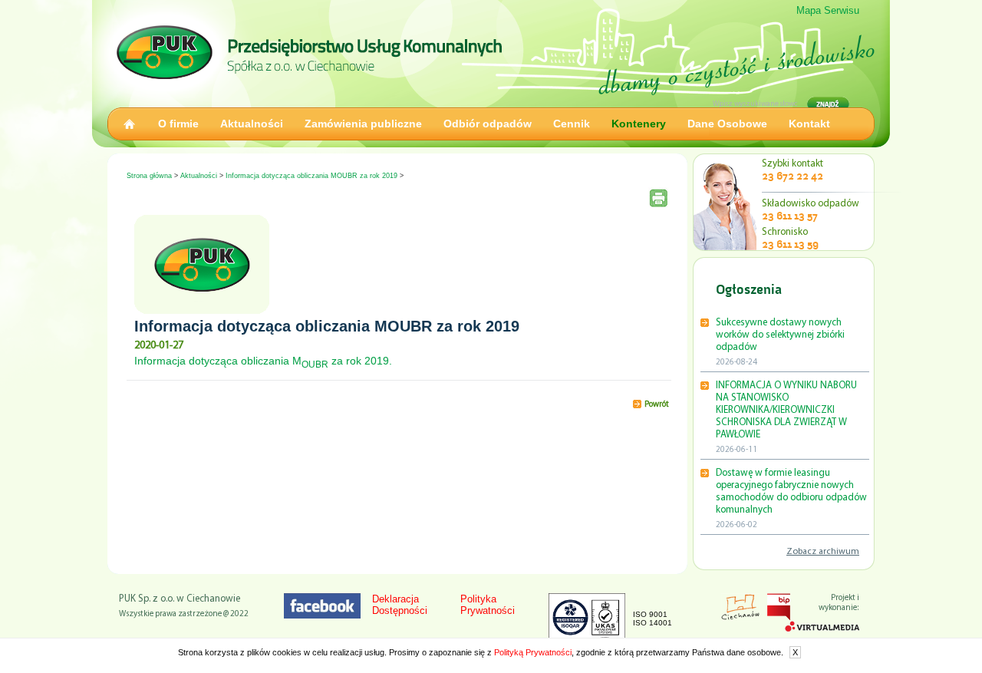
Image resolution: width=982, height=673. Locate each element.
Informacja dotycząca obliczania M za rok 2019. (263, 361)
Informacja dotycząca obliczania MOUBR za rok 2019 (311, 176)
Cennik (571, 123)
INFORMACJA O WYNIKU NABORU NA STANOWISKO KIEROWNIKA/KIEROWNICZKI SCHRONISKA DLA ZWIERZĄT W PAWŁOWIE (786, 410)
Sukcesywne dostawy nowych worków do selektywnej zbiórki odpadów (780, 335)
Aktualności (251, 123)
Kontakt (809, 123)
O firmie (178, 123)
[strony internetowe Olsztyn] (822, 628)
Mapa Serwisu (827, 10)
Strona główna (149, 176)
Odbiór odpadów (487, 123)
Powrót (656, 405)
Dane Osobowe (727, 123)
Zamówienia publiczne (363, 123)
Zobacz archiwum (822, 551)
